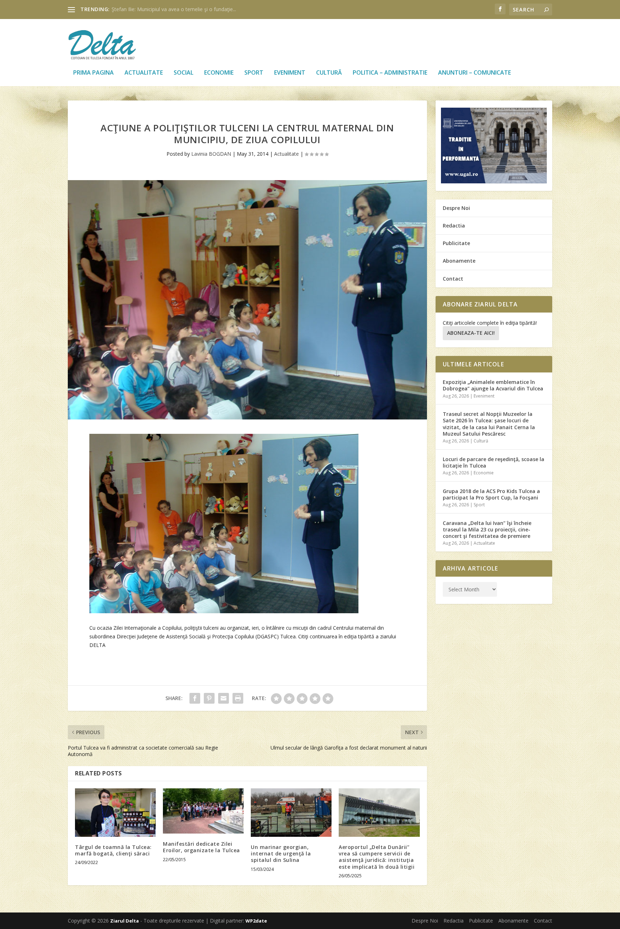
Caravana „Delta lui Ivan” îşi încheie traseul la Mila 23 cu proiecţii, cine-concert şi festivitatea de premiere (487, 529)
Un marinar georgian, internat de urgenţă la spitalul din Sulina (281, 853)
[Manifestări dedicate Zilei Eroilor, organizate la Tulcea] (203, 811)
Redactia (454, 225)
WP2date (256, 921)
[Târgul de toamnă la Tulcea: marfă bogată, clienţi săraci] (115, 812)
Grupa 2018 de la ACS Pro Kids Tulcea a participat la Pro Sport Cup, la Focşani (491, 494)
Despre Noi (456, 208)
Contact (453, 278)
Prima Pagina (93, 73)
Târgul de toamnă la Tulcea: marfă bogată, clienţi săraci (113, 850)
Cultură (329, 73)
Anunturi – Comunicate (474, 73)
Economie (219, 73)
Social (183, 73)
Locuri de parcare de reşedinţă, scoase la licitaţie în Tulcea (493, 462)
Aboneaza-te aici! (471, 332)
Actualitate (144, 73)
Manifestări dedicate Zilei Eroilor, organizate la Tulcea (201, 847)
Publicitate (456, 243)
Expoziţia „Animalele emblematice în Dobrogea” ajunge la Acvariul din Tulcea (493, 385)
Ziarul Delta (124, 921)
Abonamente (459, 260)
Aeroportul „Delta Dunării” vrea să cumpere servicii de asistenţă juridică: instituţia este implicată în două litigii (376, 857)
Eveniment (289, 73)
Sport (253, 73)
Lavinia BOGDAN (211, 153)
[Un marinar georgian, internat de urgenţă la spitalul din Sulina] (291, 812)
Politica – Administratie (390, 73)
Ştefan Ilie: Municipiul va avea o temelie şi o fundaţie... (174, 9)
